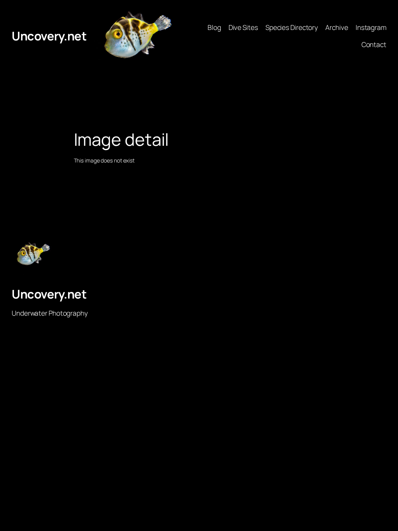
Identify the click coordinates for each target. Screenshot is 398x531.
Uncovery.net (49, 36)
